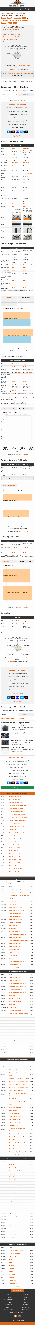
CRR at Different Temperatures (17, 814)
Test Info (25, 1297)
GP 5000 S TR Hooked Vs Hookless (17, 820)
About (25, 1299)
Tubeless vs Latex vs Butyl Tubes (17, 866)
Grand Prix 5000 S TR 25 (15, 946)
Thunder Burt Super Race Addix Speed (18, 1081)
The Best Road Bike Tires (15, 796)
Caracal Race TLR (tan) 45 (15, 1025)
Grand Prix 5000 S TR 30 (15, 943)
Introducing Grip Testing (15, 841)
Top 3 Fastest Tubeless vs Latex (17, 832)
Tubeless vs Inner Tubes (15, 872)
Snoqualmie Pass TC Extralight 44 (17, 986)
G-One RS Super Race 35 (15, 1031)
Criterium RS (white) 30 (15, 964)
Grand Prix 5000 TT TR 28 (15, 907)
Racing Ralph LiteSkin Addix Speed (18, 1133)
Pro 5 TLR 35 (12, 995)
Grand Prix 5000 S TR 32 (15, 980)
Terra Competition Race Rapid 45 (17, 1040)
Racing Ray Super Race (15, 1116)
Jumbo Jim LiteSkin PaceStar (16, 1250)
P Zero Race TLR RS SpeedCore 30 (17, 934)
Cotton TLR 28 (12, 928)
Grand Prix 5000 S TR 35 (15, 977)
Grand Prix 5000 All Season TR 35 (17, 1022)
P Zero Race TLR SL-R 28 (15, 913)
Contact (26, 1302)
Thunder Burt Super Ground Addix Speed (18, 1074)
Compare (21, 718)
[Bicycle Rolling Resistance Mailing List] (19, 1317)
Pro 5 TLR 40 (12, 1004)
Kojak (10, 1225)
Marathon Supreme (14, 1183)
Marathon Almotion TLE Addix (16, 1189)
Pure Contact (12, 1204)
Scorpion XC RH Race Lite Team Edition (19, 1078)
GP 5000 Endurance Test (15, 856)
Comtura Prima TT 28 (14, 931)
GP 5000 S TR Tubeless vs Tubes (17, 826)
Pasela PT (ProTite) (14, 1192)
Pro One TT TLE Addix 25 (15, 922)
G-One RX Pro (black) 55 (15, 1119)
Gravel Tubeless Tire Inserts (16, 808)
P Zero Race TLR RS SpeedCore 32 (17, 983)
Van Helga (11, 1265)
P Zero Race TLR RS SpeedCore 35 (17, 992)
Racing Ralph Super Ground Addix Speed (17, 1103)
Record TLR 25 (12, 901)
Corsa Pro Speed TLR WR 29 (16, 892)
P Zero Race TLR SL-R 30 (15, 916)
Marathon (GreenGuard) (15, 1198)
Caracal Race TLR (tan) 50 (15, 1043)
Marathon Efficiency (14, 1180)
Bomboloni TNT (13, 1274)
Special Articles (8, 1310)
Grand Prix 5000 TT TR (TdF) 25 (16, 910)
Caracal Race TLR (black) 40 (16, 1010)
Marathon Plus (13, 1231)
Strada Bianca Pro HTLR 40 (15, 1001)
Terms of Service (25, 1307)
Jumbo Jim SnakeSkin (14, 1253)
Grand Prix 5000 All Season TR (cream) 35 (18, 1015)
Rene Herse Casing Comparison (18, 835)
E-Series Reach (12, 1207)
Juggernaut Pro (13, 1283)
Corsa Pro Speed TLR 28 (15, 889)
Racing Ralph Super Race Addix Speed (18, 1152)
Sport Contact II (13, 1195)
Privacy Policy (25, 1310)
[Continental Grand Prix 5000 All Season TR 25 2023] (27, 219)
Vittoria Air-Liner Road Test (16, 844)
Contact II (11, 1219)
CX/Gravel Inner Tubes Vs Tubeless (18, 817)
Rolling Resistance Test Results (12, 34)
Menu (32, 9)
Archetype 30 (12, 904)
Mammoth (11, 1277)
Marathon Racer (13, 1222)
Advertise (25, 1305)
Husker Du (11, 1268)
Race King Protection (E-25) (16, 1090)
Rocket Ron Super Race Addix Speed (18, 1143)
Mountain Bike (8, 1299)
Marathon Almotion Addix (15, 1186)
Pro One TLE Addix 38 (14, 998)
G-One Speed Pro (13, 1070)
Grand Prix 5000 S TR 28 (15, 937)
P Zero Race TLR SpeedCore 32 (16, 1037)
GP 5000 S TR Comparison (15, 829)
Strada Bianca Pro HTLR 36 (15, 1034)
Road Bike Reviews (11, 718)
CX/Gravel (8, 1302)
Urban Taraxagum (13, 1216)
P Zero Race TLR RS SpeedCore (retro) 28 (19, 940)
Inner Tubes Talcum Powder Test (17, 805)
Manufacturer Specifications (11, 29)
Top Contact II (12, 1213)
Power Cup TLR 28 (13, 955)
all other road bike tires (24, 65)
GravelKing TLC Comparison (17, 847)
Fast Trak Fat (12, 1256)
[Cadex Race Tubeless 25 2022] (16, 219)
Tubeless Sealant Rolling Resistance (18, 863)
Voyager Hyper (13, 1174)
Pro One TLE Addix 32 (14, 1049)
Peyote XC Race (13, 1146)
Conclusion (6, 42)
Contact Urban (12, 1177)
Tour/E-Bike (8, 1305)
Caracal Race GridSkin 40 (15, 1046)
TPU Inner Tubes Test (14, 799)
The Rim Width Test (14, 850)
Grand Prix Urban (13, 1168)
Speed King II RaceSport (15, 1107)
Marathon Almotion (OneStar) (16, 1171)
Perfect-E (11, 1237)
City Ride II (12, 1228)
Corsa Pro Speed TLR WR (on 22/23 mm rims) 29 (19, 897)
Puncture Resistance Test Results (12, 37)
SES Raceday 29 (13, 925)
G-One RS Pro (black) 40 (15, 1028)
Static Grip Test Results (10, 39)
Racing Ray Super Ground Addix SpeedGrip (17, 1129)
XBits (18, 1320)
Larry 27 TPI (12, 1271)
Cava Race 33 (12, 1007)
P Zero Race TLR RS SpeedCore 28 (17, 961)
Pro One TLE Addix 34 (14, 1019)
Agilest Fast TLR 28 (14, 949)
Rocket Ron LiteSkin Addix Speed (17, 1084)
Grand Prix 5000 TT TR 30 (15, 919)
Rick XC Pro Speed (13, 1099)
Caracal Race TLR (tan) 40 (15, 989)
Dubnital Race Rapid (14, 1125)
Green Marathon (13, 1210)
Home (3, 9)
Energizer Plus (12, 1201)
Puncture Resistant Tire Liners (16, 811)
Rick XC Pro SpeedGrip (14, 1113)
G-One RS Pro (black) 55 (15, 1122)
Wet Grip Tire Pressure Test (16, 802)
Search (24, 9)
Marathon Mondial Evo (15, 1234)
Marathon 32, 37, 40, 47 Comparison (18, 869)
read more (23, 82)
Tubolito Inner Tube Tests (15, 853)
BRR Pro (25, 1294)
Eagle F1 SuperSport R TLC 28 (16, 952)
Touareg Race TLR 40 (14, 1052)
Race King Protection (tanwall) (16, 1137)
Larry (10, 1262)
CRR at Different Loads (15, 823)
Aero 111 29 (12, 958)
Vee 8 (10, 1259)
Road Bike (8, 1297)
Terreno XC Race (13, 1110)
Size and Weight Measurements (12, 32)
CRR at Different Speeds (15, 838)
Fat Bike (8, 1307)
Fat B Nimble (12, 1280)
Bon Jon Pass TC (13, 1165)
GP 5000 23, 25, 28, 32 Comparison (17, 859)
